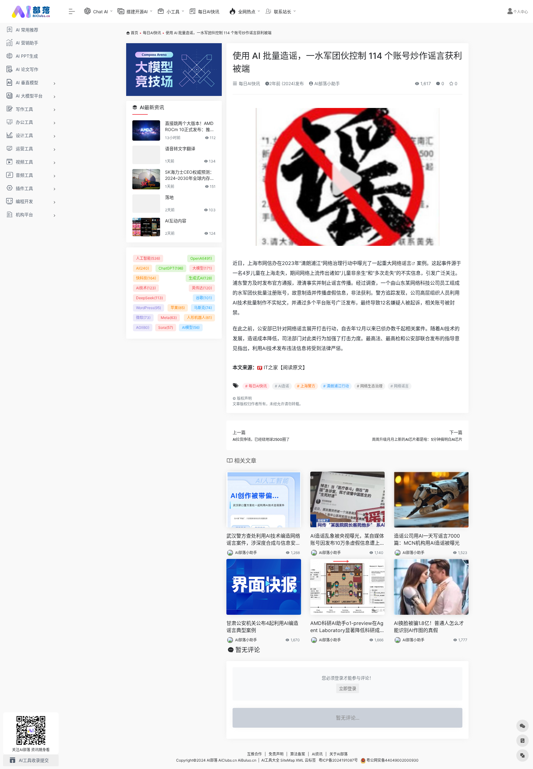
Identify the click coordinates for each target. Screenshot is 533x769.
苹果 (178, 307)
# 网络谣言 (399, 386)
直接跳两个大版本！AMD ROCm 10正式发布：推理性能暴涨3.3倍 (189, 127)
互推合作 (254, 754)
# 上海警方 (306, 386)
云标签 (310, 760)
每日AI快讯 (152, 33)
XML (300, 760)
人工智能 (148, 258)
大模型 (202, 268)
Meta (169, 317)
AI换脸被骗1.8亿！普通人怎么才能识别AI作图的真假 (429, 626)
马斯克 (203, 307)
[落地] (146, 203)
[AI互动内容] (146, 227)
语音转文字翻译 (180, 148)
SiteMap (287, 760)
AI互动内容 (175, 220)
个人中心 (520, 12)
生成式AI (200, 278)
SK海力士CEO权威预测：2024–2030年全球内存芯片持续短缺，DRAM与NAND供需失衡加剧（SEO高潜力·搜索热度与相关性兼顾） (190, 175)
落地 (169, 197)
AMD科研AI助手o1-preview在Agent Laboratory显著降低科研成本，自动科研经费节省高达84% (346, 627)
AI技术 (146, 288)
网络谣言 (401, 263)
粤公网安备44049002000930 (392, 760)
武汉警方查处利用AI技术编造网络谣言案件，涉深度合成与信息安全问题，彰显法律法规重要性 (263, 540)
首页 (134, 33)
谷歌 (204, 298)
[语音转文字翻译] (146, 155)
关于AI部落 (338, 754)
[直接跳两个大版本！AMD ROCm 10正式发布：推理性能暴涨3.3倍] (146, 130)
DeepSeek (149, 298)
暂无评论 (247, 650)
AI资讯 (317, 754)
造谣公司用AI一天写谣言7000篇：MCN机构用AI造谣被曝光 (427, 539)
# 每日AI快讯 (256, 386)
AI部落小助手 (326, 83)
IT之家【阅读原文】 (286, 367)
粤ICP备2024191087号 (338, 760)
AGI (142, 327)
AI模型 (191, 327)
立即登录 (347, 688)
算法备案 (297, 754)
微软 (143, 317)
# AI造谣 (282, 386)
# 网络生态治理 (369, 386)
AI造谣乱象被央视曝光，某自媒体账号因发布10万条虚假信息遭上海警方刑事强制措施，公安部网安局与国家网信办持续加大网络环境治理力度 (347, 540)
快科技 (146, 278)
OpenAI (201, 258)
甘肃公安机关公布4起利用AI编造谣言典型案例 (262, 626)
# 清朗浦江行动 (336, 386)
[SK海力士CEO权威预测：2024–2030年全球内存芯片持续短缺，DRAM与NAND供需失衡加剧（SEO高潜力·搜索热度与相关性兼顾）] (146, 179)
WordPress (148, 307)
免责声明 (276, 754)
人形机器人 (199, 317)
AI (142, 268)
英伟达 (202, 288)
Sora (165, 327)
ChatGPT (171, 268)
